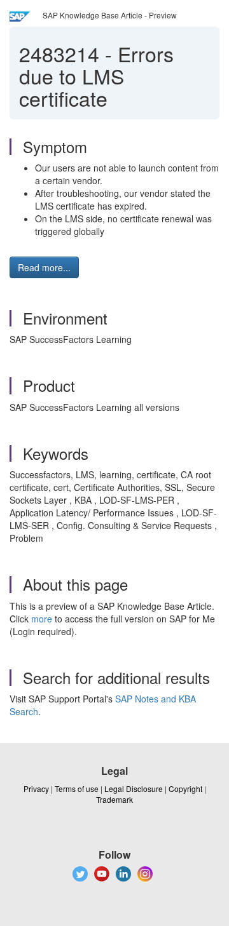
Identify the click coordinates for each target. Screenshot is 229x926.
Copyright (185, 788)
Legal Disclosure (133, 788)
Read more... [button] (44, 267)
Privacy (36, 788)
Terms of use (77, 788)
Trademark (114, 799)
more (41, 618)
